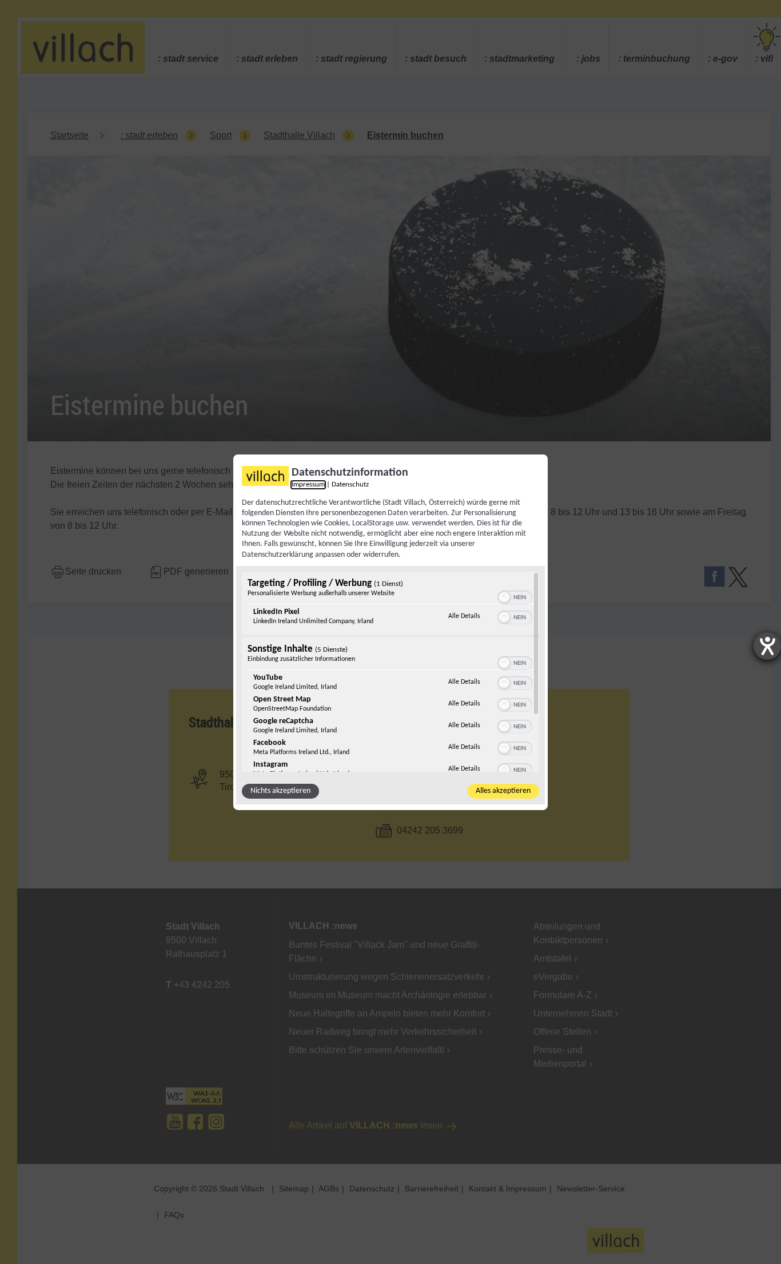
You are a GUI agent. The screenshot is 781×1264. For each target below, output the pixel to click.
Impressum (308, 484)
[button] (504, 597)
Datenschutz (350, 484)
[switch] (514, 596)
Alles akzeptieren (503, 791)
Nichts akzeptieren (280, 791)
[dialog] (390, 632)
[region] (390, 672)
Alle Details (464, 616)
